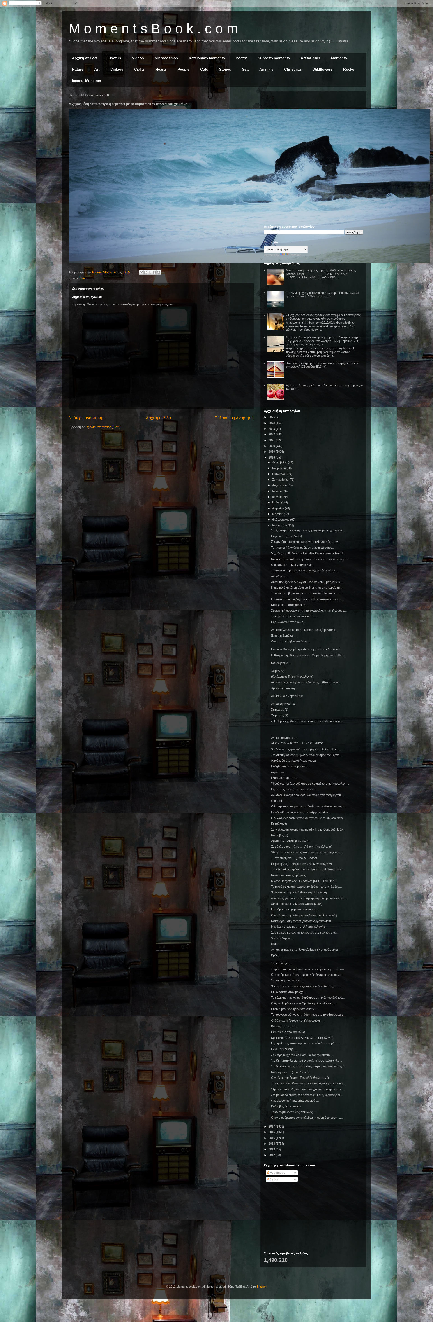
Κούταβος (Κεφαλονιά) (286, 1106)
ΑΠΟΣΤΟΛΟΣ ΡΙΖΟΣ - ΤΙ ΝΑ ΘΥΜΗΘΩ (297, 743)
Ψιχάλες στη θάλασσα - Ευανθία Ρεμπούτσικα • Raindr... (308, 553)
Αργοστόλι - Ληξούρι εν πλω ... (291, 840)
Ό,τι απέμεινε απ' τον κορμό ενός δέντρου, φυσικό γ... (306, 974)
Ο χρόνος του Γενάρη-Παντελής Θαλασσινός (300, 1077)
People (183, 69)
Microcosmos (166, 58)
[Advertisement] (313, 126)
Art (96, 69)
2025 (272, 417)
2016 (272, 1132)
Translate (295, 255)
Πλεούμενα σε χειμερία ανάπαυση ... (295, 909)
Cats (204, 69)
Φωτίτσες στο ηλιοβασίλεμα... (290, 641)
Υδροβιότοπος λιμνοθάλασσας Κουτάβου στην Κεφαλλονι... (310, 783)
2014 (272, 1143)
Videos (138, 58)
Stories (225, 69)
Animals (266, 69)
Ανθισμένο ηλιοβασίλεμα (287, 696)
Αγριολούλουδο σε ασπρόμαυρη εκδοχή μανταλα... (304, 630)
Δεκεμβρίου (280, 462)
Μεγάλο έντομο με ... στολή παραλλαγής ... (299, 926)
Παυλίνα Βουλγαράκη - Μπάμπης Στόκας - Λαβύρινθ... (307, 649)
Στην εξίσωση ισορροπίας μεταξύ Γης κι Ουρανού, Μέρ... (308, 829)
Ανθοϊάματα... (280, 576)
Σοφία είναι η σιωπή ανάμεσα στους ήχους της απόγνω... (308, 969)
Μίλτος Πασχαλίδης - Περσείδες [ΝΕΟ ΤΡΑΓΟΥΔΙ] (303, 881)
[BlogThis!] (145, 272)
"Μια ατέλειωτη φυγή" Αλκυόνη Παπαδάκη (299, 892)
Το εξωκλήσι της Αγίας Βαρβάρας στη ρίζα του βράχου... (308, 997)
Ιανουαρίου (280, 525)
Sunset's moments (274, 58)
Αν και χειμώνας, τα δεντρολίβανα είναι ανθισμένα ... (306, 949)
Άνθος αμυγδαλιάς (283, 704)
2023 (272, 429)
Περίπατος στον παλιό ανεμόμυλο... (294, 789)
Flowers (114, 58)
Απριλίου (278, 508)
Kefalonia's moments (207, 58)
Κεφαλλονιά (279, 823)
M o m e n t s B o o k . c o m (153, 28)
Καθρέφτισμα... (281, 663)
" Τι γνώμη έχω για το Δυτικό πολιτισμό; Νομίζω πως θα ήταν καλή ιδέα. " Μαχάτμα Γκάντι (322, 294)
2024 (272, 423)
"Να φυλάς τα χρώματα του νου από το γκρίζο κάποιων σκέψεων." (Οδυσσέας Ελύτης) (322, 364)
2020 (272, 446)
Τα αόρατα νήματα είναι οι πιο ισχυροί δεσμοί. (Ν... (304, 570)
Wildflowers (322, 69)
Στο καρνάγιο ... (281, 963)
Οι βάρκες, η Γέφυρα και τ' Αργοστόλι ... (297, 1020)
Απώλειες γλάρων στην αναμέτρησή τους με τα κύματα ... (309, 898)
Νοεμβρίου (279, 468)
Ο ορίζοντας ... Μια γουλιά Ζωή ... (293, 564)
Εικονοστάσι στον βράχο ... (289, 992)
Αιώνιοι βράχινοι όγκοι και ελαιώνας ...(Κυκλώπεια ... (306, 682)
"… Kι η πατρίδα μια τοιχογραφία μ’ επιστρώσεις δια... (306, 1060)
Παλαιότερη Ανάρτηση (234, 418)
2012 (272, 1155)
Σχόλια (274, 1179)
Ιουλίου (277, 491)
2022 (272, 434)
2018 (272, 457)
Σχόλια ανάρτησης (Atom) (103, 427)
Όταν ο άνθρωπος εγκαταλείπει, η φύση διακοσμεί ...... (307, 1117)
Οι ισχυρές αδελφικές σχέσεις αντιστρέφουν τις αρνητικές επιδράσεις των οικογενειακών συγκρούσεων (323, 316)
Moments (339, 58)
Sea (245, 69)
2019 (272, 451)
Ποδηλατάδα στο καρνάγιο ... (290, 766)
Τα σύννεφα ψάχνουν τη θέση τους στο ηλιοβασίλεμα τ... (308, 1014)
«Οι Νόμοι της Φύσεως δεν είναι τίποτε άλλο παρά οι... (307, 721)
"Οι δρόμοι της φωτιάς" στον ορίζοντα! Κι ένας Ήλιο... (306, 749)
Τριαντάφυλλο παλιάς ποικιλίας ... (293, 1112)
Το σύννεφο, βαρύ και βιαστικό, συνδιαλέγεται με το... (306, 593)
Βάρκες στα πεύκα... (284, 1026)
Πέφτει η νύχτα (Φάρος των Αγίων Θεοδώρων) (301, 864)
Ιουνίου (277, 496)
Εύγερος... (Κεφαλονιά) (286, 536)
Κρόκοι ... (277, 955)
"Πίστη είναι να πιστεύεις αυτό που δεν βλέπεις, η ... (305, 986)
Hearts (161, 69)
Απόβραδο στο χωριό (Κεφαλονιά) (293, 760)
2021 (272, 440)
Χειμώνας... (278, 671)
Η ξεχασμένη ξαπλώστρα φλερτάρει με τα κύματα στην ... (309, 818)
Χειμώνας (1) (279, 709)
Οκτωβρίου (279, 474)
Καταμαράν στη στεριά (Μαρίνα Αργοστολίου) (301, 921)
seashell (276, 801)
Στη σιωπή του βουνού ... (287, 980)
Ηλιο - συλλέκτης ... (284, 1049)
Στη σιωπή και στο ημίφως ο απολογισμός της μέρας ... (307, 755)
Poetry (241, 58)
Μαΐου (276, 502)
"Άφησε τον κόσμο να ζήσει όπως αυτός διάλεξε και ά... (307, 852)
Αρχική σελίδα (84, 58)
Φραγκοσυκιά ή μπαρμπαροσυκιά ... (295, 1100)
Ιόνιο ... (276, 943)
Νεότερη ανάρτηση (85, 418)
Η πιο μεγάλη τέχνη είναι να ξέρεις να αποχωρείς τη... (306, 587)
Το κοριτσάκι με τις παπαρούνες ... (294, 616)
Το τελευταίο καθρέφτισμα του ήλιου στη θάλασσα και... (307, 869)
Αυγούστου (280, 485)
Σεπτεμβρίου (280, 479)
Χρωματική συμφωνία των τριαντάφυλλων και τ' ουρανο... (309, 610)
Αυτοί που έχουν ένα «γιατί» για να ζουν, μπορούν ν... (307, 582)
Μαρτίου (278, 514)
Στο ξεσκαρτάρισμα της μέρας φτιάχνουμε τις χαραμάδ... (308, 530)
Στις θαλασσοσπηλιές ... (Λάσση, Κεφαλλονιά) (301, 846)
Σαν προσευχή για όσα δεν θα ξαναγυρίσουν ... (302, 1055)
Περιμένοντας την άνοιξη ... (289, 622)
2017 (272, 1126)
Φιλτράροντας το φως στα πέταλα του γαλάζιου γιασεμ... (308, 806)
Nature (77, 69)
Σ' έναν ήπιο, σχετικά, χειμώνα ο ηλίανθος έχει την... (306, 541)
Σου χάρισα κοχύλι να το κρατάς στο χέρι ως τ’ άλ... (305, 932)
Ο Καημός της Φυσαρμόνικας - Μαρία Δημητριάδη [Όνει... (308, 655)
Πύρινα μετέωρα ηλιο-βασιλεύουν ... (294, 1009)
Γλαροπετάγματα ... (284, 777)
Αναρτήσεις (277, 1172)
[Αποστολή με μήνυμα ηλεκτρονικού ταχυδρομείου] (141, 272)
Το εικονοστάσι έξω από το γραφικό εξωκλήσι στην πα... (308, 1083)
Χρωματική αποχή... (284, 688)
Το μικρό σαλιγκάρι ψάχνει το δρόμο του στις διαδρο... (306, 886)
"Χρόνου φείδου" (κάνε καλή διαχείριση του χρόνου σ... (307, 1089)
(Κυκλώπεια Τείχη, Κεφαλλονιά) (292, 676)
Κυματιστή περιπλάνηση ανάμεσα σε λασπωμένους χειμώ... (310, 559)
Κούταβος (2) (279, 835)
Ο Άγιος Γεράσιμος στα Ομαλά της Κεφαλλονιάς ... (304, 1003)
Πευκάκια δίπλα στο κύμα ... (290, 1032)
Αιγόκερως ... (280, 772)
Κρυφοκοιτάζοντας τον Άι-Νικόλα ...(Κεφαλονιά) (302, 1037)
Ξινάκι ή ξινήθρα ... (283, 635)
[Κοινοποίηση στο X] (150, 272)
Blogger (261, 1286)
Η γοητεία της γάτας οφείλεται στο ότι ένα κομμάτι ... (305, 1043)
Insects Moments (86, 81)
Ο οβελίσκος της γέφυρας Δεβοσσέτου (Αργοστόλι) (304, 915)
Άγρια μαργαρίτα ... (284, 737)
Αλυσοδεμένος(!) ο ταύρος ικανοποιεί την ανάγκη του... (307, 795)
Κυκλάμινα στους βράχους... (289, 875)
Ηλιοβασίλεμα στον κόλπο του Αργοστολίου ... (301, 812)
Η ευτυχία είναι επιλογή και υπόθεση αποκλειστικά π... (307, 599)
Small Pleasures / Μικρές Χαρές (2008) (296, 904)
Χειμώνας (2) (279, 715)
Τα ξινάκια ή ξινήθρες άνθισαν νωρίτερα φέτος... (303, 547)
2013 (272, 1149)
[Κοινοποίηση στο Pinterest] (158, 272)
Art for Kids (310, 58)
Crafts (139, 69)
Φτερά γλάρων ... (282, 938)
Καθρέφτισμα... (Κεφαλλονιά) (290, 1072)
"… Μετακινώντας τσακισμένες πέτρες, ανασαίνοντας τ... (308, 1066)
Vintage (116, 69)
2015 (272, 1138)
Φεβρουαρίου (281, 519)
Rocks (348, 69)
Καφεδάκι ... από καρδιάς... (289, 604)
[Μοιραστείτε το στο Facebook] (154, 272)
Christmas (293, 69)
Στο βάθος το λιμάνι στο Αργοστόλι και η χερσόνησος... (307, 1095)
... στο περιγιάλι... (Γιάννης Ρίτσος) (294, 858)
